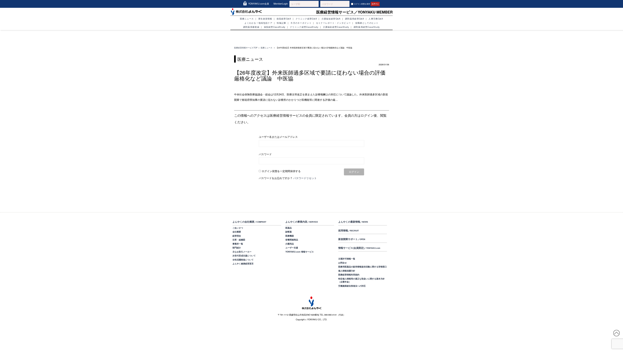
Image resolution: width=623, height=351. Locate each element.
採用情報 (348, 230)
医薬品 (288, 227)
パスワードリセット (305, 178)
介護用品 (289, 243)
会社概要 (236, 231)
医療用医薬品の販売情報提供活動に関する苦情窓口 (362, 266)
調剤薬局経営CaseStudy (367, 26)
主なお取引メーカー (241, 251)
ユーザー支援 (291, 247)
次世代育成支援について (244, 255)
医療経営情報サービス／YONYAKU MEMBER (354, 12)
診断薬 (288, 231)
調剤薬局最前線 (251, 26)
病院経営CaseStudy (275, 26)
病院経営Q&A (284, 18)
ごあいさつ (237, 227)
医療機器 (289, 235)
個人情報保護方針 (346, 270)
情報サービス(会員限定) (359, 248)
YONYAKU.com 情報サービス (299, 251)
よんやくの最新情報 (353, 221)
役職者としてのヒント (367, 22)
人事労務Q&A (376, 18)
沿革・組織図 (238, 239)
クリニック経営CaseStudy (304, 26)
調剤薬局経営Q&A (354, 18)
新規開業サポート (351, 239)
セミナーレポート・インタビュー (333, 22)
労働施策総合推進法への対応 (352, 285)
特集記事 (281, 22)
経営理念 (236, 235)
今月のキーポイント (301, 22)
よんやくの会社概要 (249, 221)
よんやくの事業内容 (301, 221)
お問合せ (342, 262)
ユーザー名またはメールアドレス (278, 136)
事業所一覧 (237, 243)
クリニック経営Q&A (306, 18)
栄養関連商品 (291, 239)
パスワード (265, 154)
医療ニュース (247, 18)
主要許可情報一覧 (346, 258)
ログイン (354, 171)
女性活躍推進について (243, 259)
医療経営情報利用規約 (348, 274)
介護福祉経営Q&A (331, 18)
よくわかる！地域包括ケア (258, 22)
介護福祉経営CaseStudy (336, 26)
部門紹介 (236, 247)
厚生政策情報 (265, 18)
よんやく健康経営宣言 (243, 263)
